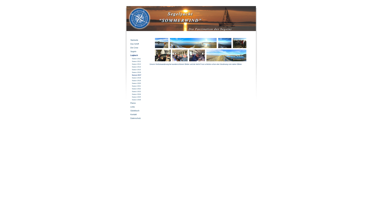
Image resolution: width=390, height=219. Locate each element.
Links (132, 107)
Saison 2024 (136, 94)
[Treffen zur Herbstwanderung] (239, 43)
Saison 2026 (136, 100)
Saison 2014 (136, 67)
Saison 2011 (136, 58)
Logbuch (134, 55)
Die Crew (134, 48)
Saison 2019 (136, 80)
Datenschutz (135, 118)
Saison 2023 (136, 91)
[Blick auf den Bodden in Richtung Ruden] (224, 43)
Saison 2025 (136, 97)
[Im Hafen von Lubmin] (226, 55)
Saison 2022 (136, 89)
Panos (133, 103)
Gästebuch (134, 111)
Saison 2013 (136, 64)
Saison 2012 (136, 61)
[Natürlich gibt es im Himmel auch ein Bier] (197, 55)
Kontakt (133, 114)
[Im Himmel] (180, 55)
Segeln (133, 51)
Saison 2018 (136, 78)
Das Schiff (134, 44)
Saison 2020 (136, 83)
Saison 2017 (136, 75)
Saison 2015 (136, 69)
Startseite (134, 40)
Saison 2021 (136, 86)
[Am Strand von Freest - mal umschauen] (193, 43)
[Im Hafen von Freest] (161, 43)
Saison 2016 (136, 72)
